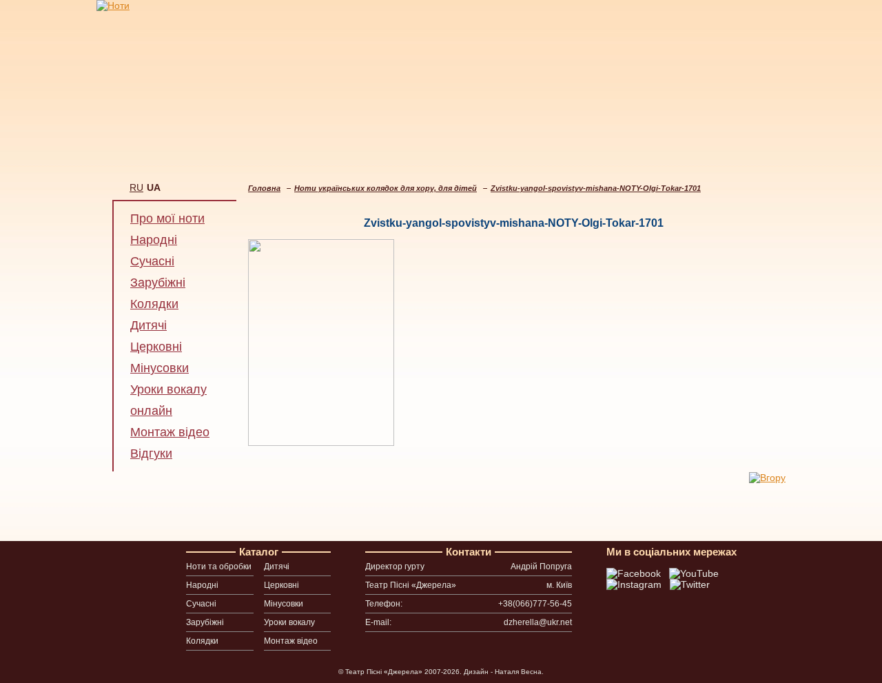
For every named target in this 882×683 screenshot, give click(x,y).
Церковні (156, 347)
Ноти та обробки (219, 566)
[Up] (767, 477)
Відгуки (151, 453)
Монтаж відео (169, 432)
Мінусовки (159, 368)
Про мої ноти (167, 218)
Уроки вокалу (289, 622)
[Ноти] (113, 5)
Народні (153, 240)
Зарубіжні (157, 282)
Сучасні (152, 261)
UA (154, 187)
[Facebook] (635, 573)
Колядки (154, 304)
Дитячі (148, 325)
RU (136, 187)
